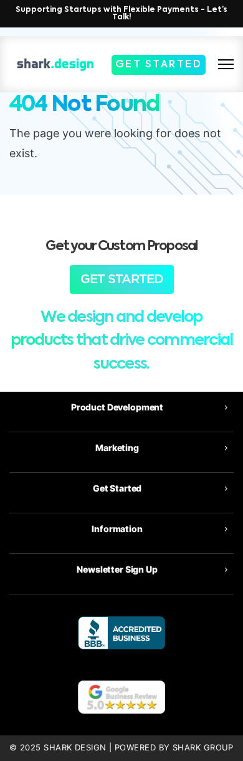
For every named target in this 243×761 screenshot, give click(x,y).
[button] (121, 407)
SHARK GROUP (203, 747)
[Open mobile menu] (226, 64)
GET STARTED (158, 65)
